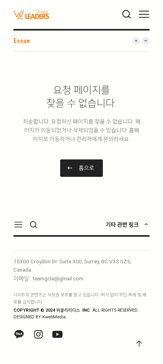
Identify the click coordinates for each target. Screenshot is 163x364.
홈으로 (86, 168)
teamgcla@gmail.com (57, 278)
